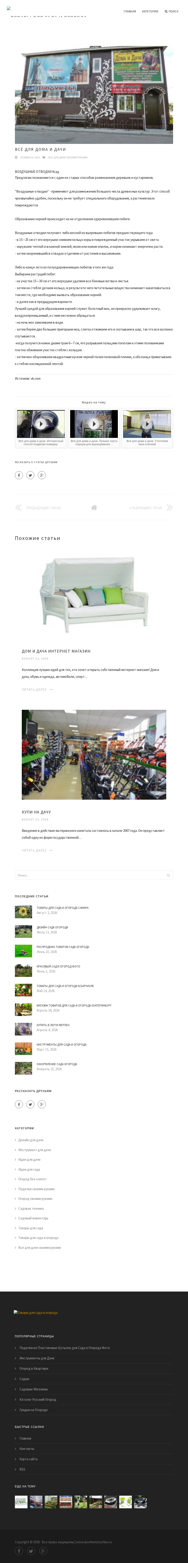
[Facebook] (19, 475)
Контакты (26, 1448)
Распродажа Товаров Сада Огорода (63, 947)
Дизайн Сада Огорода (52, 927)
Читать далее (34, 689)
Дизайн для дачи (30, 1140)
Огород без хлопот (32, 1179)
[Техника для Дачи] (81, 1502)
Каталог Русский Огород (37, 1399)
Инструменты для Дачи (36, 1358)
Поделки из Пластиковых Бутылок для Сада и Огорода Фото (64, 1348)
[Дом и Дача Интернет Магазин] (94, 593)
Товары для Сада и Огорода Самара (62, 908)
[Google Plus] (42, 475)
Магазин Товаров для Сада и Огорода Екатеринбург (74, 1005)
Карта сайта (28, 1459)
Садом (24, 1379)
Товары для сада (30, 1228)
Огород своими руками (35, 1198)
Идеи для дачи (29, 1159)
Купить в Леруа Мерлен (53, 1025)
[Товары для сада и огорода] (47, 8)
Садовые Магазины (33, 1389)
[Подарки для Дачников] (125, 1502)
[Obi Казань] (66, 1502)
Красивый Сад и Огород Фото (58, 966)
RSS (22, 1469)
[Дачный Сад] (95, 1502)
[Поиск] (168, 875)
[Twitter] (30, 475)
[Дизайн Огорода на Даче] (51, 1502)
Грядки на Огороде (33, 1410)
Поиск (174, 11)
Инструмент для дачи (34, 1150)
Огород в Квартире (33, 1368)
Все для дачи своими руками (68, 157)
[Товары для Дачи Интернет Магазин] (140, 1502)
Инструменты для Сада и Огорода (61, 1045)
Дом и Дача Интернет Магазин (56, 651)
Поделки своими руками (36, 1189)
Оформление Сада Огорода (57, 1064)
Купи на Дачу (36, 812)
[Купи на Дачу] (94, 754)
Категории (150, 11)
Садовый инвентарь (33, 1218)
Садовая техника (31, 1208)
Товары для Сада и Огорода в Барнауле (65, 986)
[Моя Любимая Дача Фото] (110, 1502)
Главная (130, 11)
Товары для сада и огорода (38, 1237)
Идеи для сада (29, 1169)
